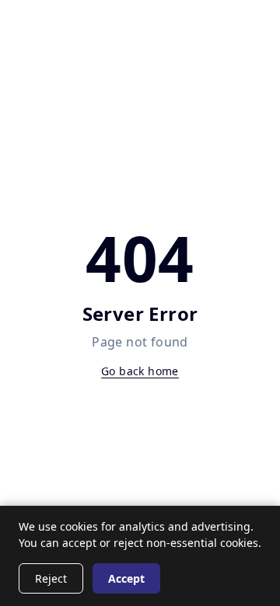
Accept (126, 578)
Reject (51, 578)
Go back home (140, 371)
